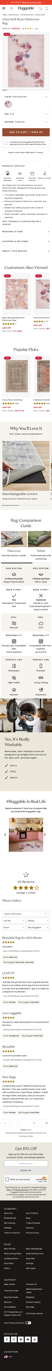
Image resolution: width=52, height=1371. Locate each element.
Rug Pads (30, 1258)
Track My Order (11, 1290)
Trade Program (33, 1223)
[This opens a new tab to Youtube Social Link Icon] (28, 1339)
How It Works (32, 1213)
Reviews (30, 1227)
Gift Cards (31, 1268)
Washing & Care (12, 231)
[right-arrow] (43, 2)
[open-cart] (47, 8)
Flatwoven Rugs (27, 15)
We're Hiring (9, 1223)
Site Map (30, 1307)
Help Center (9, 1284)
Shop (7, 1244)
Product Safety (33, 1302)
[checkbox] (6, 143)
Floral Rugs (40, 15)
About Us (8, 1213)
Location (11, 1351)
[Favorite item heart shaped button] (47, 34)
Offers (7, 1268)
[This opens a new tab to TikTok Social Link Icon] (35, 1339)
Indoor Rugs (14, 15)
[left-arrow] (9, 2)
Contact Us (31, 1284)
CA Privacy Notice (34, 1313)
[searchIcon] (11, 8)
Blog (28, 1218)
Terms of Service (12, 1232)
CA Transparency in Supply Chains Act (13, 1313)
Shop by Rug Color (35, 1253)
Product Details (13, 166)
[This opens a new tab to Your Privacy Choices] (27, 1322)
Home (4, 15)
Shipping (30, 1297)
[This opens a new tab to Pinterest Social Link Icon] (21, 1339)
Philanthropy (10, 1218)
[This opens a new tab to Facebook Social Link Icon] (7, 1339)
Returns (8, 1302)
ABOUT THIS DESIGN (14, 251)
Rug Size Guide (11, 1297)
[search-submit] (47, 914)
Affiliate (7, 1227)
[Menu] (3, 8)
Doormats (8, 1263)
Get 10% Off (26, 1149)
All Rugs (29, 1263)
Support (10, 1280)
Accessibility (10, 1307)
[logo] (26, 8)
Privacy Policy (32, 1232)
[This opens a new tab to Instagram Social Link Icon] (14, 1339)
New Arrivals (9, 1248)
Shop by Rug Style (12, 1253)
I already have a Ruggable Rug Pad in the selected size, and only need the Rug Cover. (28, 143)
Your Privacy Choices (14, 1323)
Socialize (11, 1334)
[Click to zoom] (26, 61)
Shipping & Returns (15, 241)
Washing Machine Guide (34, 1291)
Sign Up (26, 1170)
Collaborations (11, 1258)
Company (10, 1209)
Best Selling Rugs (34, 1248)
